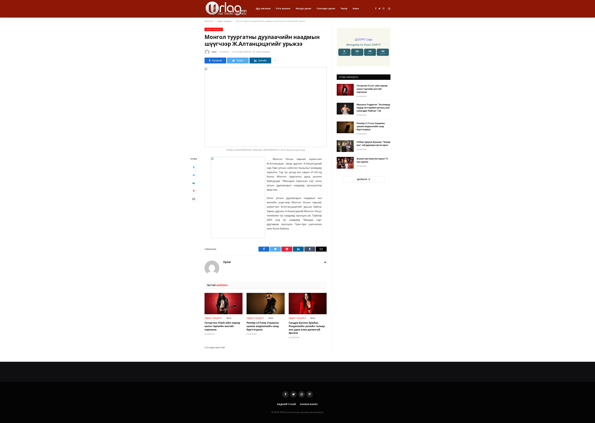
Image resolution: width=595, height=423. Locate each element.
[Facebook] (194, 167)
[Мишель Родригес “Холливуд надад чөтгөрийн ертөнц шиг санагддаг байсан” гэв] (345, 108)
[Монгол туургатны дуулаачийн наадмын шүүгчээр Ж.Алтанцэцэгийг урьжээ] (266, 107)
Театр (344, 8)
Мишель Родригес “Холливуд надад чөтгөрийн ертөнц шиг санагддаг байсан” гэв (373, 107)
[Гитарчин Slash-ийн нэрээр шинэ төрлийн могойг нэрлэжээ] (223, 303)
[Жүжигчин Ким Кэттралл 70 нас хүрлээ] (345, 163)
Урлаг (214, 52)
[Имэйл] (194, 199)
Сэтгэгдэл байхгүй (242, 52)
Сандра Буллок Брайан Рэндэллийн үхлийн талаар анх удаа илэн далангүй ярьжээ (307, 327)
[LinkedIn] (194, 183)
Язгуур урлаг (303, 8)
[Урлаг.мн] (226, 8)
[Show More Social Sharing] (275, 60)
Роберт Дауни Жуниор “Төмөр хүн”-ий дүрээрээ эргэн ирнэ (373, 143)
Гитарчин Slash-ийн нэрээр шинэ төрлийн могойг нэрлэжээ (222, 326)
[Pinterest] (194, 191)
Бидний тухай (286, 404)
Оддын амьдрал (214, 29)
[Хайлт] (389, 8)
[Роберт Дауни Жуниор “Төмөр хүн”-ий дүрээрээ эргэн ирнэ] (345, 146)
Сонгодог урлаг (326, 8)
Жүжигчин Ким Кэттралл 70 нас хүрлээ (372, 160)
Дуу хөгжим (263, 8)
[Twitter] (194, 175)
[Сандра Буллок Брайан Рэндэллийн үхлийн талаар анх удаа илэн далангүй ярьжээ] (308, 303)
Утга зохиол (283, 8)
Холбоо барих (309, 404)
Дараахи (362, 179)
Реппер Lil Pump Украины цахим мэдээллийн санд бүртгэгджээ (263, 326)
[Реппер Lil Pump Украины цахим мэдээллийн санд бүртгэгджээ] (265, 303)
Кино (356, 8)
